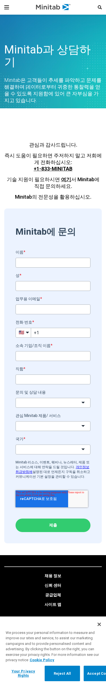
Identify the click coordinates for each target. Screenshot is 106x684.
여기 (66, 179)
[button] (100, 7)
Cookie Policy (42, 660)
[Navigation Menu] (6, 7)
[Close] (99, 624)
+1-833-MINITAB (53, 169)
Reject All (62, 673)
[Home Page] (53, 7)
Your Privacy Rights (23, 673)
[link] (53, 576)
